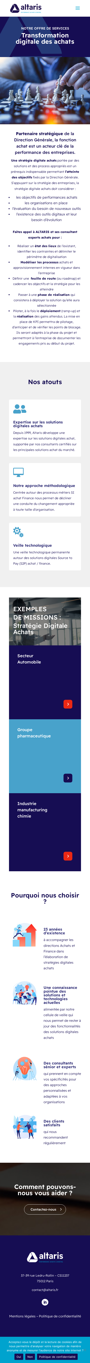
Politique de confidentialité (60, 1316)
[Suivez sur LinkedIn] (45, 1302)
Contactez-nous (43, 1209)
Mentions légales (22, 1316)
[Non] (85, 1350)
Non (30, 1356)
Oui (19, 1356)
